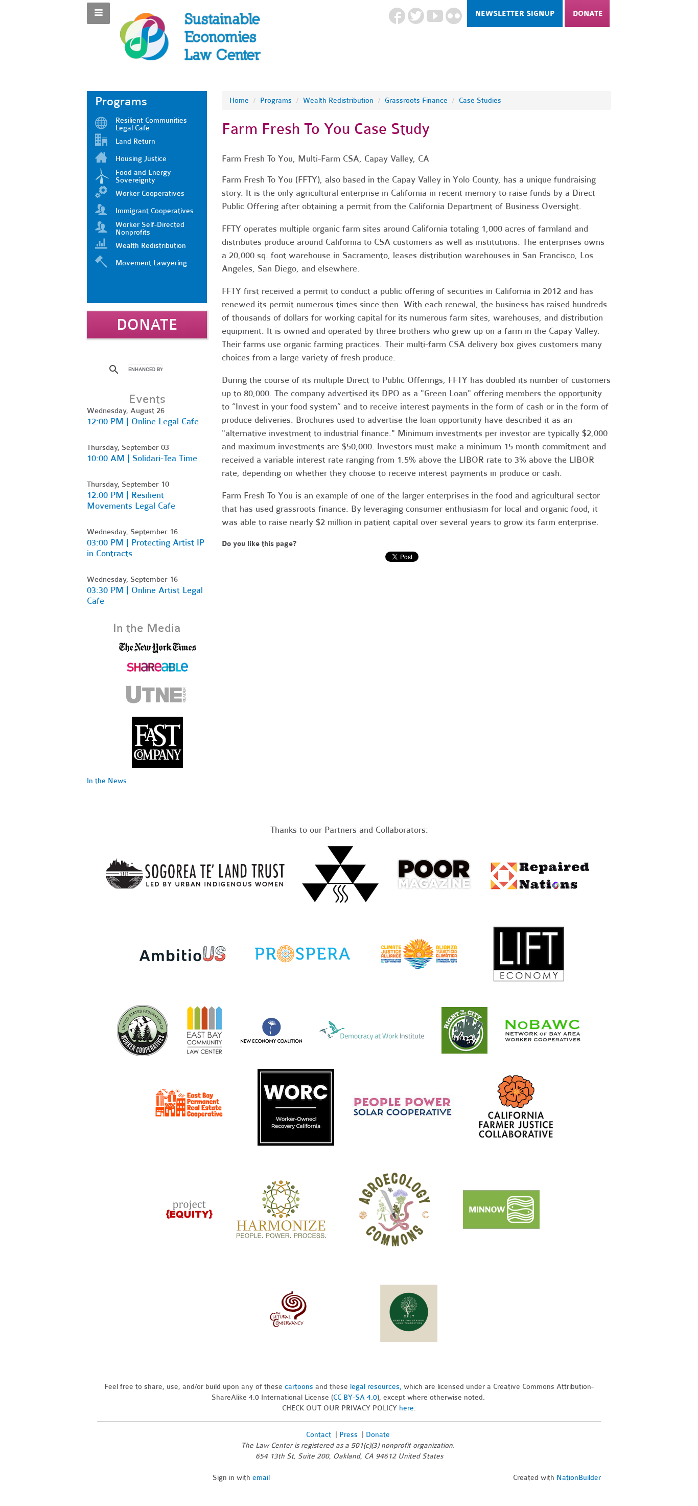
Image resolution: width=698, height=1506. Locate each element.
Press (349, 1434)
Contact (318, 1434)
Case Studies (480, 100)
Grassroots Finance (416, 100)
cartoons (299, 1386)
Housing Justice (141, 158)
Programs (276, 100)
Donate (588, 13)
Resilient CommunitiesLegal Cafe (151, 124)
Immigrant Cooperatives (154, 211)
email (261, 1477)
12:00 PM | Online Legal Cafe (143, 421)
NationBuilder (578, 1477)
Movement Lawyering (151, 263)
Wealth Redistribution (338, 100)
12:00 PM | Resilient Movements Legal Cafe (131, 500)
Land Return (135, 141)
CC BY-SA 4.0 (355, 1397)
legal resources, (377, 1386)
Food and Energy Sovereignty (143, 176)
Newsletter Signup (514, 13)
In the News (107, 781)
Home (239, 100)
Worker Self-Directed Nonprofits (149, 228)
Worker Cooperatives (149, 193)
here (406, 1408)
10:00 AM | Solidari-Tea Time (142, 458)
